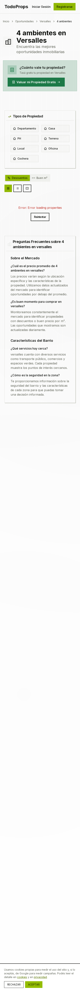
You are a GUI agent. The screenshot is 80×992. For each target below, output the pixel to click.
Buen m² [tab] (41, 177)
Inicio (6, 21)
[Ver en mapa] (27, 188)
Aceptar (33, 984)
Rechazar (13, 984)
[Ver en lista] (17, 188)
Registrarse (65, 7)
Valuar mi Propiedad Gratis (36, 82)
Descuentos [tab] (20, 177)
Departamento (26, 128)
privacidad (40, 977)
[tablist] (27, 178)
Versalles (45, 21)
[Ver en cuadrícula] (8, 188)
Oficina (53, 148)
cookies (22, 977)
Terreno (53, 138)
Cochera (22, 158)
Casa (51, 128)
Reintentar (40, 216)
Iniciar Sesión (41, 7)
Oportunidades (24, 21)
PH (19, 138)
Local (21, 148)
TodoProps (16, 6)
